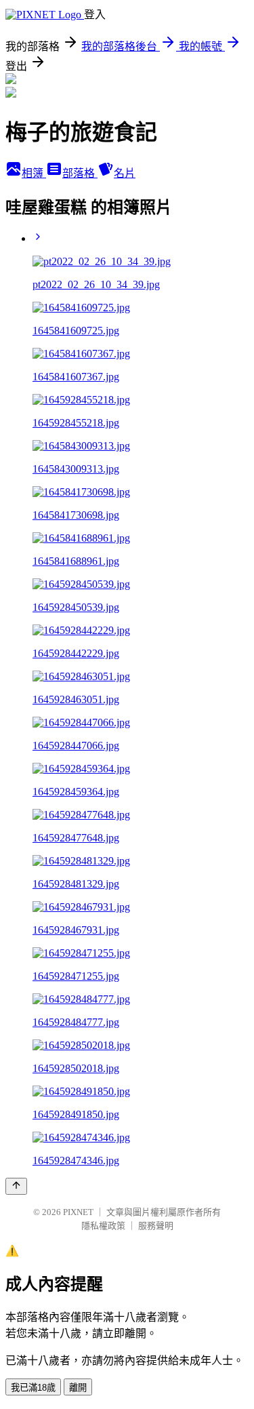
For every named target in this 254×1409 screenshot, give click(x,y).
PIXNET (78, 1212)
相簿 (34, 173)
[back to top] (16, 1186)
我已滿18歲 (33, 1388)
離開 (78, 1388)
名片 (124, 173)
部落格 (80, 173)
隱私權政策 (103, 1226)
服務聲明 (155, 1226)
